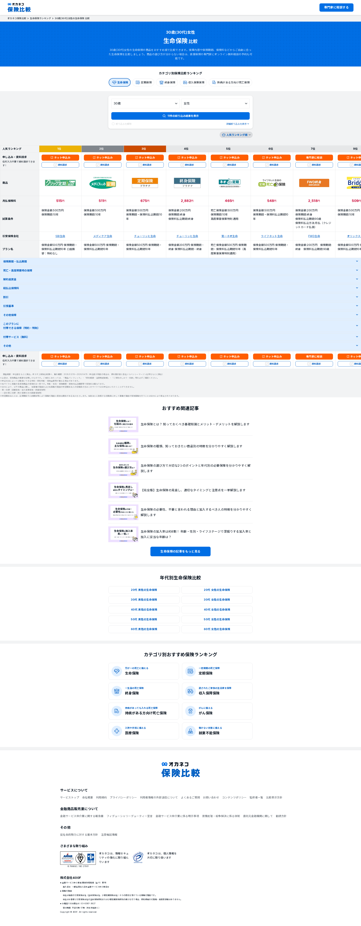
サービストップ (69, 797)
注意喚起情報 (109, 834)
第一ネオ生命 (229, 236)
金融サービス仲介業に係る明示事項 (177, 816)
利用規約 (101, 797)
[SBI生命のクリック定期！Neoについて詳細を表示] (60, 183)
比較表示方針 (274, 797)
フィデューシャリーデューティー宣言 (130, 816)
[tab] (120, 82)
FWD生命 (314, 236)
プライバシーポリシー (123, 797)
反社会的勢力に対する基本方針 (79, 834)
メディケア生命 (102, 236)
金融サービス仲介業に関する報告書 (82, 816)
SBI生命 (60, 236)
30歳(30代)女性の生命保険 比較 (72, 18)
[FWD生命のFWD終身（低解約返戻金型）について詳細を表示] (314, 183)
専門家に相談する (336, 7)
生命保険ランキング (40, 18)
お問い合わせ (211, 797)
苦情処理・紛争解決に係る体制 (221, 816)
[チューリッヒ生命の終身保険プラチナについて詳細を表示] (187, 183)
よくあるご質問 (190, 797)
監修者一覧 (256, 797)
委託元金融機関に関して (258, 816)
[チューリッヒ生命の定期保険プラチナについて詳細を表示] (145, 183)
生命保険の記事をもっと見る (180, 551)
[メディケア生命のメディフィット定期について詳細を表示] (102, 183)
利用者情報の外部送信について (159, 797)
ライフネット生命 (272, 236)
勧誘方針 (281, 816)
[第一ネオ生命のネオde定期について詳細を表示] (229, 183)
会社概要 (87, 797)
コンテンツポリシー (234, 797)
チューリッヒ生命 (145, 236)
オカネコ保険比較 (17, 18)
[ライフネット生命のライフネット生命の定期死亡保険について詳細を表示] (272, 183)
